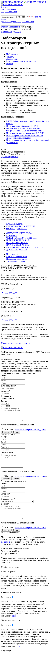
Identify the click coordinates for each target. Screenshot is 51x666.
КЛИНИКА (11, 235)
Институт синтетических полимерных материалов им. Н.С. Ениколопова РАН (24, 129)
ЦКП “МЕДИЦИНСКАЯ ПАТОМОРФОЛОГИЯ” (17, 241)
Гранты (9, 64)
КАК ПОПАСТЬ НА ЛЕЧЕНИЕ (20, 226)
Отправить (6, 432)
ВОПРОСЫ (22, 229)
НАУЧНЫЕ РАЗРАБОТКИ (18, 245)
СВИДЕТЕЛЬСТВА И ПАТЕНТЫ (21, 238)
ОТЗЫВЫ (10, 229)
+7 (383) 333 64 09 (9, 293)
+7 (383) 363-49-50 (9, 12)
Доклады (17, 31)
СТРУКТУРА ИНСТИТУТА (19, 233)
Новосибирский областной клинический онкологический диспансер (24, 136)
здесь (14, 616)
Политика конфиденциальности (15, 343)
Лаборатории (14, 27)
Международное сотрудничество (21, 61)
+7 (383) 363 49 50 (9, 320)
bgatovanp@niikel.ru (9, 156)
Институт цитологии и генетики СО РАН (25, 133)
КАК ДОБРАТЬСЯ (14, 224)
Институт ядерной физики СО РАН (22, 126)
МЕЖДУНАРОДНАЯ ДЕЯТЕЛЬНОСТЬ (24, 247)
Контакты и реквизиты (16, 256)
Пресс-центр (12, 254)
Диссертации (12, 59)
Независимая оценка (16, 261)
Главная (4, 27)
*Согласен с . (25, 429)
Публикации (6, 31)
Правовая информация (16, 259)
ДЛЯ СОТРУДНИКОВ (16, 250)
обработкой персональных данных (30, 429)
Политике (5, 542)
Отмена (16, 432)
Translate (37, 17)
